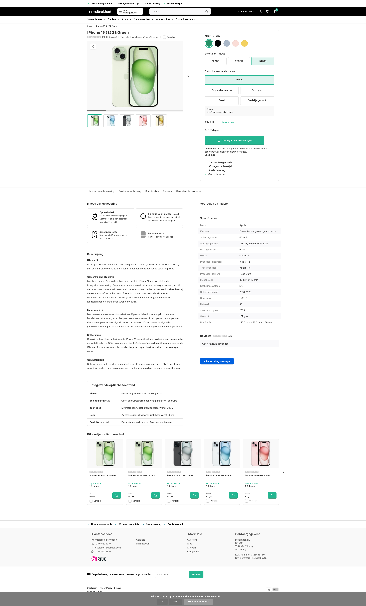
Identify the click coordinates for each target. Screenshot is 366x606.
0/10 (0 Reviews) (109, 37)
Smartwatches (142, 19)
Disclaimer (92, 588)
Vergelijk (171, 37)
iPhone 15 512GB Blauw (219, 475)
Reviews (167, 191)
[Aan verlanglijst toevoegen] (119, 443)
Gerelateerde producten (189, 191)
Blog (189, 543)
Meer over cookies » (198, 601)
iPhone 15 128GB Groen (102, 475)
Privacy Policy (105, 588)
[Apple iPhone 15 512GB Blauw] (222, 453)
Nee (175, 601)
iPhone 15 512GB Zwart (180, 475)
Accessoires (163, 19)
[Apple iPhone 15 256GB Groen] (144, 453)
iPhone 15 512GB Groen (107, 26)
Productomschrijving (130, 191)
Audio (125, 19)
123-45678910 (103, 543)
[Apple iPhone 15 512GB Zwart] (183, 453)
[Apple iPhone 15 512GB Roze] (261, 453)
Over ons (192, 539)
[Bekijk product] (116, 495)
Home (90, 26)
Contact (140, 539)
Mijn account (143, 543)
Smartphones (94, 19)
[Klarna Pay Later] (275, 590)
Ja (162, 601)
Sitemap (118, 588)
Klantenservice (246, 11)
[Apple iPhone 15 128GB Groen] (105, 453)
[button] (188, 76)
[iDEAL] (269, 590)
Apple (242, 225)
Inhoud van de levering (101, 191)
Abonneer (196, 574)
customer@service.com (108, 547)
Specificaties (152, 191)
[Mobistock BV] (100, 11)
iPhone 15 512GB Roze (257, 475)
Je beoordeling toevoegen (217, 361)
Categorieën (193, 551)
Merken (191, 547)
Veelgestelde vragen (106, 539)
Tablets (112, 19)
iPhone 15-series (150, 37)
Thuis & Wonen (184, 19)
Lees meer (210, 154)
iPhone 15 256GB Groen (141, 475)
